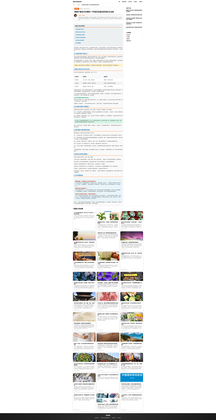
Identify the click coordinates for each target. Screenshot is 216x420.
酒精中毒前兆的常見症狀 (80, 32)
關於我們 (97, 417)
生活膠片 (135, 1)
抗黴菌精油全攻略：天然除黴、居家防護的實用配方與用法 (108, 222)
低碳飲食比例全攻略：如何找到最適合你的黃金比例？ (131, 303)
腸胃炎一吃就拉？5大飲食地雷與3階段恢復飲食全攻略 (84, 344)
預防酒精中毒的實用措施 (80, 37)
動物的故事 (124, 1)
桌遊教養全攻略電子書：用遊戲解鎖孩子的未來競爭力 (84, 395)
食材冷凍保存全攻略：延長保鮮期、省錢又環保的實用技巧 (131, 324)
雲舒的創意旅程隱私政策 (105, 417)
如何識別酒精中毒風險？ (80, 34)
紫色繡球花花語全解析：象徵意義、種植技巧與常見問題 (84, 283)
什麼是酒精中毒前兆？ (79, 29)
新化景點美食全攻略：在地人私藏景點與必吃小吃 (107, 363)
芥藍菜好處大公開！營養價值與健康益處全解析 (107, 232)
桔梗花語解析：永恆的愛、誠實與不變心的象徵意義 (108, 282)
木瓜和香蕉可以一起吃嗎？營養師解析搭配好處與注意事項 (131, 395)
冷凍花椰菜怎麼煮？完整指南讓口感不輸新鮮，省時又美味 (108, 263)
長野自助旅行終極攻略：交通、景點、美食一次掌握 (84, 303)
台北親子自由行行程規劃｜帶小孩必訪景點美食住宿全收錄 (108, 375)
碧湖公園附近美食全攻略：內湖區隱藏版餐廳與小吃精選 (131, 283)
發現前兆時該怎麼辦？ (79, 40)
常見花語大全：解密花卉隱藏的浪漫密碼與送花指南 (108, 303)
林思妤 (83, 15)
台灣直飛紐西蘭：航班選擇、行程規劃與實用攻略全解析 (131, 344)
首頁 (119, 1)
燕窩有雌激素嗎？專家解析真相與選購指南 (82, 323)
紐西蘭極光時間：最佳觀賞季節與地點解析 (129, 242)
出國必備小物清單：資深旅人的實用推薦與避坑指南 (108, 404)
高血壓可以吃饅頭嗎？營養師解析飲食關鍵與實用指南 (84, 384)
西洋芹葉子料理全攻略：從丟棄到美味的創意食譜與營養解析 (84, 364)
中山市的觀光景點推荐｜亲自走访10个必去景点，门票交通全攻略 (84, 213)
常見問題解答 (78, 43)
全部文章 (119, 417)
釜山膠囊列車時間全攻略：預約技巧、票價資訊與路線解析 (84, 243)
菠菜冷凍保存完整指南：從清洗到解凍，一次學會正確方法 (131, 222)
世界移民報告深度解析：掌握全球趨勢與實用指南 (131, 384)
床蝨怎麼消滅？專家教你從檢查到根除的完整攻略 (107, 343)
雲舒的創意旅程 (77, 1)
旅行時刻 (130, 1)
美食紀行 (141, 1)
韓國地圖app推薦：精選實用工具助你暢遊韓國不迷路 (108, 314)
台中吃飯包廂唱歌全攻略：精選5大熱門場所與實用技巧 (84, 263)
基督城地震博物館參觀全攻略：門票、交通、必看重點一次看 (131, 364)
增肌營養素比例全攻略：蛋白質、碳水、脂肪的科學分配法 (131, 254)
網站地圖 (113, 417)
